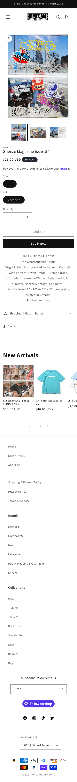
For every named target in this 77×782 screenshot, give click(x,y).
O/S (12, 185)
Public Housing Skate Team (26, 563)
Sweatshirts (16, 635)
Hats (11, 598)
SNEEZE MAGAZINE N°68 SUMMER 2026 (16, 402)
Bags (11, 663)
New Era (13, 526)
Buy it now (38, 243)
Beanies (13, 654)
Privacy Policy (17, 491)
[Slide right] (72, 133)
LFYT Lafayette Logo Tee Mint (49, 402)
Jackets (13, 617)
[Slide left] (4, 133)
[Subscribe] (62, 689)
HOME (12, 446)
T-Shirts (13, 608)
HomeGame (16, 536)
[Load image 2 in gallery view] (38, 132)
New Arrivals (16, 456)
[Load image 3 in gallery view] (58, 132)
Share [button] (11, 326)
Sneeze (13, 573)
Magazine (16, 201)
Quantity (8, 209)
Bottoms (14, 626)
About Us (14, 465)
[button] (8, 16)
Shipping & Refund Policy (24, 482)
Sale (11, 645)
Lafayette (14, 554)
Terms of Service (19, 501)
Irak (10, 545)
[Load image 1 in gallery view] (19, 132)
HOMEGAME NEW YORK (43, 774)
